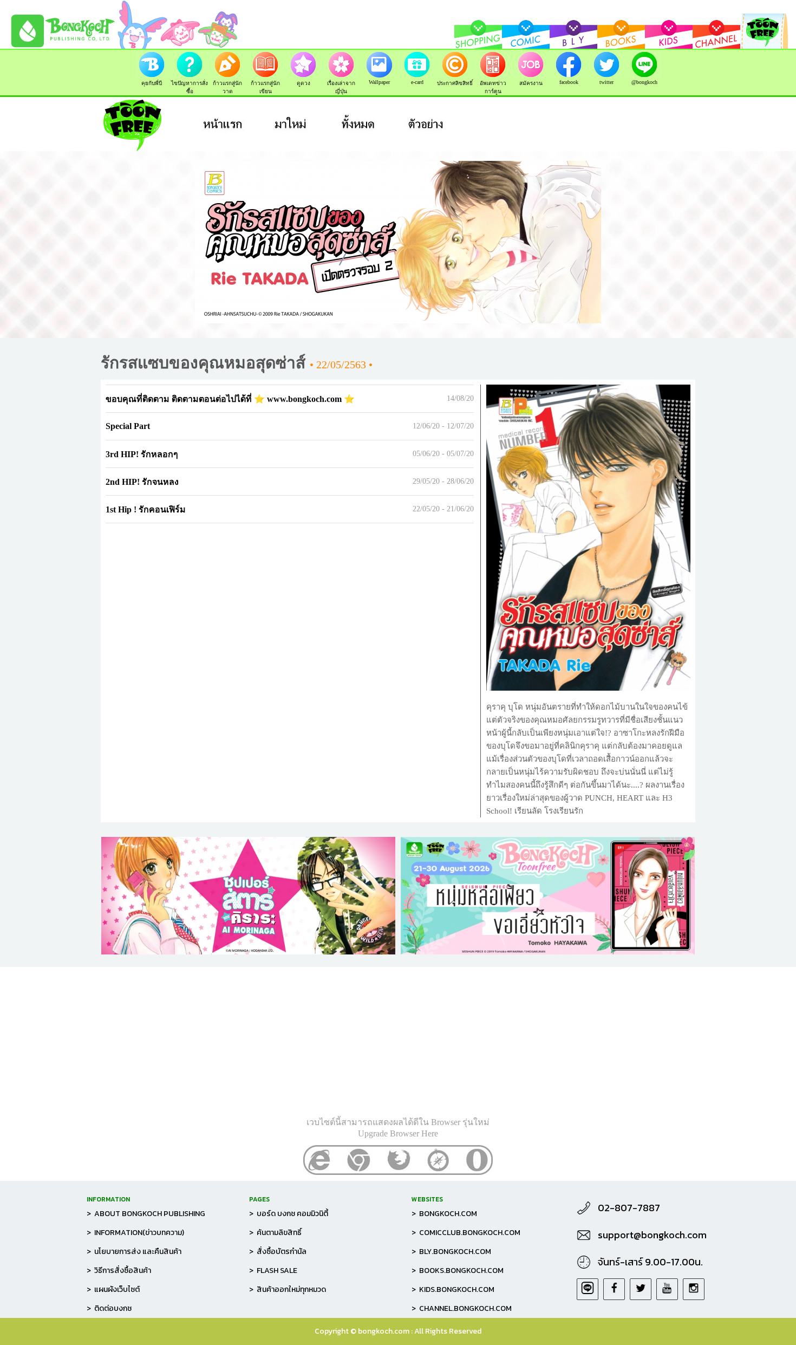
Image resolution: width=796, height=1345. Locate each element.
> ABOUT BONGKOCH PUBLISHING (146, 1213)
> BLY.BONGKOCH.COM (451, 1251)
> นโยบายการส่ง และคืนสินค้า (134, 1251)
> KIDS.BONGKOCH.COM (453, 1289)
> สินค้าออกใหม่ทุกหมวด (287, 1289)
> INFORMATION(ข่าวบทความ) (135, 1232)
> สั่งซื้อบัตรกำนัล (277, 1251)
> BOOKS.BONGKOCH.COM (458, 1270)
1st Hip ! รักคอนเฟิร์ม (146, 509)
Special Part (128, 426)
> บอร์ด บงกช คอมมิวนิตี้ (288, 1213)
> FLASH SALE (273, 1270)
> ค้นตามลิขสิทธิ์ (275, 1232)
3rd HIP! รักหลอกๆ (142, 454)
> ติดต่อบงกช (109, 1308)
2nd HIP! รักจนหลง (142, 481)
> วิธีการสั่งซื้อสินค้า (119, 1270)
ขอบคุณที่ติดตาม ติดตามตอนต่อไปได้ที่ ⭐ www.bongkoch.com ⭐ (230, 399)
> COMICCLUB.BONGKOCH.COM (466, 1232)
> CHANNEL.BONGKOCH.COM (462, 1308)
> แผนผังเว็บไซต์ (113, 1289)
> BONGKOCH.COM (444, 1213)
